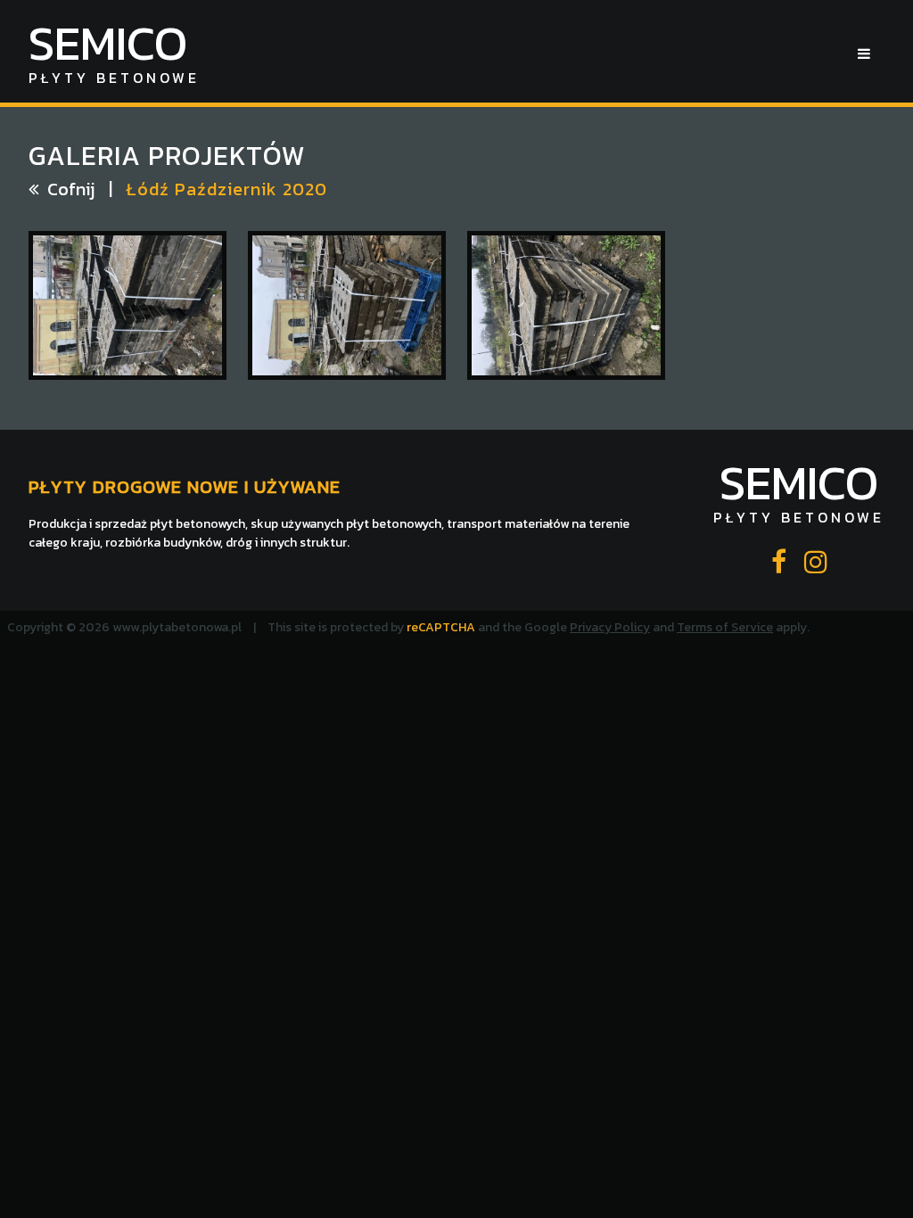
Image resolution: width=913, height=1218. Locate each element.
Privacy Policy (610, 627)
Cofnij (71, 189)
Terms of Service (725, 627)
